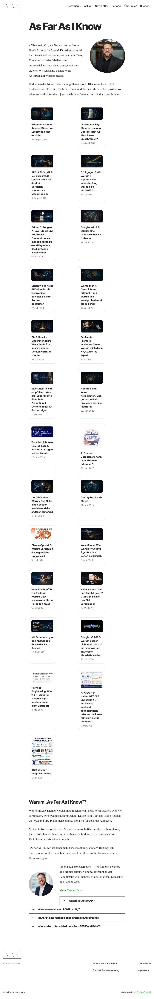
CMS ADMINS (144, 992)
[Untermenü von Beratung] (80, 6)
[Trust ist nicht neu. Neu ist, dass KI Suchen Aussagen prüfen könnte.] (42, 431)
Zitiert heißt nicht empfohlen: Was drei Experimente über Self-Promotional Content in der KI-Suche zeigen (41, 399)
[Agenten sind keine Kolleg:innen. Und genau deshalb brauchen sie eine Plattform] (92, 378)
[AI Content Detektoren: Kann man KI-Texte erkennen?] (92, 437)
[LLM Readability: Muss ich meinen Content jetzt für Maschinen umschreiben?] (92, 113)
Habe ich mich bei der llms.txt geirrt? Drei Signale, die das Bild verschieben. (92, 596)
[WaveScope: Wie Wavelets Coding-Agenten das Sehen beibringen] (92, 534)
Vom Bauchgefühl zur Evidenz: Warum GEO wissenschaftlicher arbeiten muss (42, 596)
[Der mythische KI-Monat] (92, 486)
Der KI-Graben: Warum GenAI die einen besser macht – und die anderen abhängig (42, 504)
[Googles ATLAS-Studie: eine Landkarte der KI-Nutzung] (92, 216)
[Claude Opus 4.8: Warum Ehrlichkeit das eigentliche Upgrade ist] (42, 534)
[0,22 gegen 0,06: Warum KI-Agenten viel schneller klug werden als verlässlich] (92, 161)
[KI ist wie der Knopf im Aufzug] (42, 751)
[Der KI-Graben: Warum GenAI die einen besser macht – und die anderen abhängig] (42, 486)
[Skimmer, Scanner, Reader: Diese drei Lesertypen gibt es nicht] (42, 113)
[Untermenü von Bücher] (150, 6)
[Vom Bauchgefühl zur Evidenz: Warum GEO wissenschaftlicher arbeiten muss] (42, 578)
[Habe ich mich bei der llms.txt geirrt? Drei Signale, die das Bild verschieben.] (92, 578)
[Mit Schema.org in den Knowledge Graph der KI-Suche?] (42, 626)
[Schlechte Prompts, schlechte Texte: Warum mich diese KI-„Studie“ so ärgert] (92, 326)
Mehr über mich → (71, 890)
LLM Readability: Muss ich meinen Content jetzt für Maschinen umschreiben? (91, 131)
